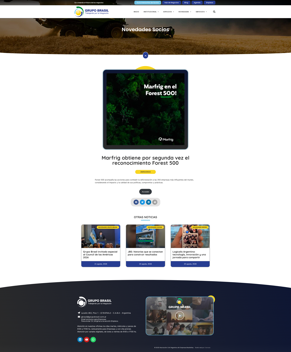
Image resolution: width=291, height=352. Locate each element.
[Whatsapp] (93, 339)
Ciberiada (207, 347)
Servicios (200, 12)
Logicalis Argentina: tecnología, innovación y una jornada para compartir (189, 254)
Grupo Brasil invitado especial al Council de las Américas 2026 (100, 254)
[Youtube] (86, 339)
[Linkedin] (80, 339)
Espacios (167, 12)
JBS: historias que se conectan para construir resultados (145, 253)
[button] (214, 11)
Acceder (145, 192)
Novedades (184, 12)
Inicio (136, 12)
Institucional (150, 12)
